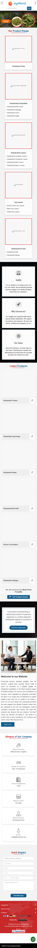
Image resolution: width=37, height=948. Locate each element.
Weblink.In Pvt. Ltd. (26, 926)
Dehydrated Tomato (10, 400)
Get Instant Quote (20, 597)
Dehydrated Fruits (18, 249)
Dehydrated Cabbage (14, 110)
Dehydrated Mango (13, 255)
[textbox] (17, 8)
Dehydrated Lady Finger (11, 436)
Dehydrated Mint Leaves (15, 162)
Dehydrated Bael (12, 252)
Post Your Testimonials (18, 627)
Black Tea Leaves (13, 209)
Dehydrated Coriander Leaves (17, 156)
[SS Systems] (17, 4)
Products (4, 912)
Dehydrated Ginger (13, 116)
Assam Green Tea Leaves (15, 206)
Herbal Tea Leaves (13, 212)
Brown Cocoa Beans (10, 544)
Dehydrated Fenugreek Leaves (17, 159)
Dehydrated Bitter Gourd (15, 107)
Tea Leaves (18, 202)
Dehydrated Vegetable (18, 103)
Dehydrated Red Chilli (11, 508)
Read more (7, 724)
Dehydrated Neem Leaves (16, 165)
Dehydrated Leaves (18, 153)
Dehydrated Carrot (13, 113)
